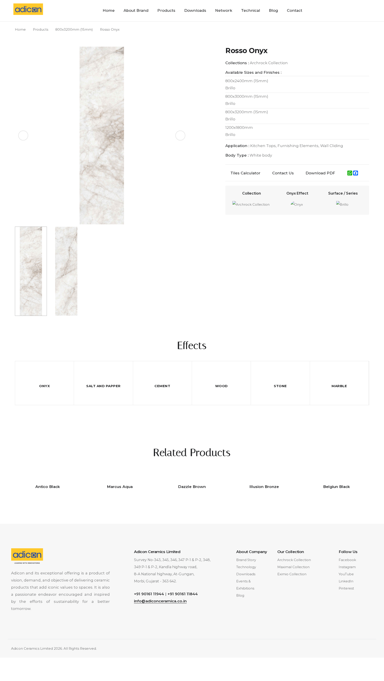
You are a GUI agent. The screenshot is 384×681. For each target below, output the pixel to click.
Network (223, 10)
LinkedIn (346, 581)
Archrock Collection (294, 560)
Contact (294, 10)
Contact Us (283, 173)
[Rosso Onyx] (102, 135)
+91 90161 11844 (183, 594)
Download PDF (320, 173)
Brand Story (246, 560)
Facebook (347, 560)
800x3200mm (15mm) (74, 29)
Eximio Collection (291, 574)
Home (109, 10)
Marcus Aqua (120, 486)
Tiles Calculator (245, 173)
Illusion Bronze (264, 486)
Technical (250, 10)
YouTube (346, 574)
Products (166, 10)
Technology (246, 567)
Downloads (195, 10)
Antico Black (47, 486)
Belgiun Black (336, 486)
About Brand (136, 10)
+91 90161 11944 (149, 594)
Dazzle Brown (192, 486)
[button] (180, 136)
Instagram (347, 567)
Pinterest (346, 588)
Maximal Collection (293, 567)
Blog (273, 10)
